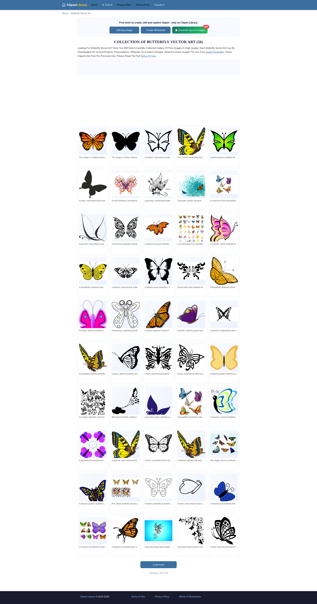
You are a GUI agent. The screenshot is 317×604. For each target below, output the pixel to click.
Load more (158, 564)
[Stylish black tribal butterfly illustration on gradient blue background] (158, 530)
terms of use (148, 56)
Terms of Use (143, 4)
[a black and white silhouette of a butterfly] (126, 141)
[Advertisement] (158, 100)
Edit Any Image (124, 30)
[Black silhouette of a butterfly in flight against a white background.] (93, 184)
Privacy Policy (124, 4)
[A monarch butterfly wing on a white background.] (93, 141)
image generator (215, 52)
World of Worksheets (190, 596)
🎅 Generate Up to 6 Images (191, 29)
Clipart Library (87, 596)
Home (94, 4)
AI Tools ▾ (107, 4)
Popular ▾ (159, 4)
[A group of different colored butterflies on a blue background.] (224, 444)
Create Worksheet (155, 30)
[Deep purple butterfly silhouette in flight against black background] (158, 406)
